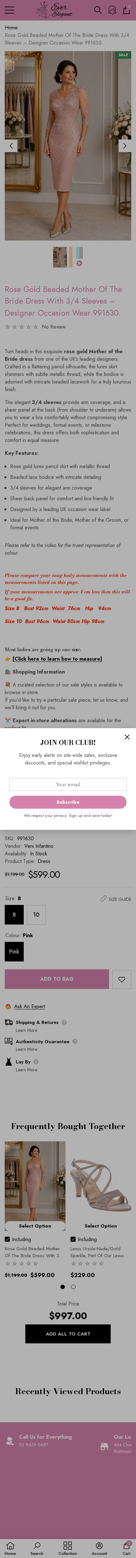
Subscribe (68, 802)
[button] (127, 737)
